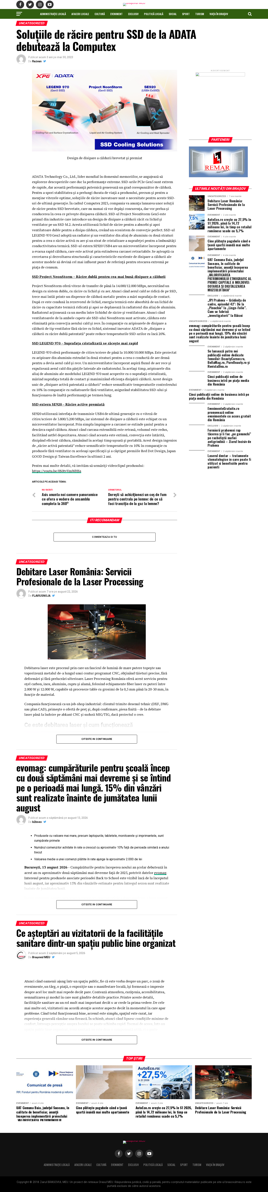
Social (173, 14)
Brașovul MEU (41, 957)
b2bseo (37, 821)
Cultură (100, 14)
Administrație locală (53, 14)
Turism (199, 14)
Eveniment (116, 14)
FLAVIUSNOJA (41, 595)
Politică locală (153, 14)
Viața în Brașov (219, 14)
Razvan (37, 61)
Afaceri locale (80, 14)
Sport (186, 14)
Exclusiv (133, 14)
